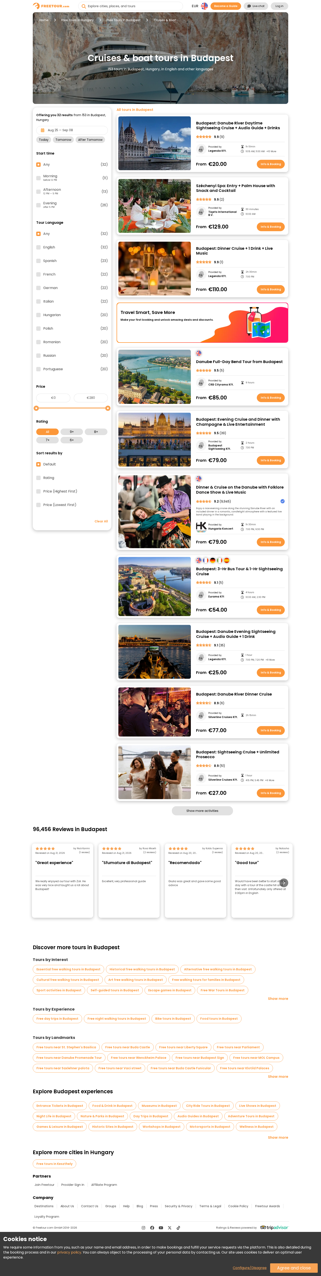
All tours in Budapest (135, 109)
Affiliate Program (104, 1185)
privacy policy (69, 1252)
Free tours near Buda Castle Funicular (181, 1068)
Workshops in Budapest (162, 1126)
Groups (110, 1206)
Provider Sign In (72, 1185)
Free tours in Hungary (77, 20)
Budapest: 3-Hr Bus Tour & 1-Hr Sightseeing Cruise (239, 571)
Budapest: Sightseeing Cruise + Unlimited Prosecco (237, 754)
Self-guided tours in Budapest (115, 990)
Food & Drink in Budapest (112, 1106)
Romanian (75, 342)
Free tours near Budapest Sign (200, 1058)
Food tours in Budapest (219, 1018)
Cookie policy (238, 1206)
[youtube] (161, 1227)
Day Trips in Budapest (150, 1116)
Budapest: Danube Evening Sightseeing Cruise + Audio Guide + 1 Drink (236, 634)
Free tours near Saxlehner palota (62, 1068)
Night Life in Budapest (53, 1116)
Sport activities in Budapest (58, 990)
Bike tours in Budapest (173, 1018)
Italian (75, 301)
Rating (48, 478)
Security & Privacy (178, 1206)
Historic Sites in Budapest (112, 1126)
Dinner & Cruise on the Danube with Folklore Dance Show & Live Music (240, 490)
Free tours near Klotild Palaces (244, 1068)
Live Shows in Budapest (257, 1106)
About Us (67, 1206)
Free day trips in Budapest (57, 1018)
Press (154, 1206)
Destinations (44, 1206)
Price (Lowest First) (59, 505)
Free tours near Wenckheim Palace (138, 1058)
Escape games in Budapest (170, 990)
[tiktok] (178, 1227)
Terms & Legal (210, 1206)
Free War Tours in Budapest (223, 990)
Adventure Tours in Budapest (251, 1116)
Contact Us (89, 1206)
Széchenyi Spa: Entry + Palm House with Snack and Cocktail (235, 188)
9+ (72, 432)
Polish (75, 328)
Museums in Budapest (159, 1106)
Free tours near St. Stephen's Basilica (66, 1047)
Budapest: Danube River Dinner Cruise (234, 694)
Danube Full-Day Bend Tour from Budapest (239, 361)
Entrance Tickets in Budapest (59, 1106)
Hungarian (75, 315)
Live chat (258, 6)
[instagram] (143, 1227)
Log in (279, 6)
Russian (75, 355)
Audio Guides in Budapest (198, 1116)
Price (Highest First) (60, 491)
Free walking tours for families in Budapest (206, 980)
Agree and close (294, 1268)
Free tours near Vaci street (120, 1068)
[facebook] (152, 1227)
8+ (96, 432)
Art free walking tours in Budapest (135, 980)
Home (43, 20)
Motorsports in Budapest (210, 1126)
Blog (140, 1206)
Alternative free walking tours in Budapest (218, 969)
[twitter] (169, 1227)
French (75, 274)
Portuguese (75, 369)
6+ (72, 440)
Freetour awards (267, 1206)
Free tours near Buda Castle (127, 1047)
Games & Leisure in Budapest (59, 1126)
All (47, 432)
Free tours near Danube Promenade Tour (69, 1058)
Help (126, 1206)
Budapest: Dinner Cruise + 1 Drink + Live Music (234, 251)
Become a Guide (225, 6)
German (75, 288)
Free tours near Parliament (238, 1047)
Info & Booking (271, 164)
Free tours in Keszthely (54, 1164)
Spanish (75, 261)
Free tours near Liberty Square (183, 1047)
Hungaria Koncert (220, 528)
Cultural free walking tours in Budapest (67, 980)
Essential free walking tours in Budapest (68, 969)
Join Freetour (44, 1185)
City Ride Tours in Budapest (208, 1106)
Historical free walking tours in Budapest (142, 969)
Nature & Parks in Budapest (102, 1116)
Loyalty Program (47, 1216)
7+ (48, 440)
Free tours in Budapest (124, 20)
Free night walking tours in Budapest (117, 1018)
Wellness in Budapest (257, 1126)
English (75, 247)
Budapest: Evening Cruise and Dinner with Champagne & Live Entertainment (238, 422)
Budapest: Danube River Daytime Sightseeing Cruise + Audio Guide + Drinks (238, 126)
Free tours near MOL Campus (256, 1058)
